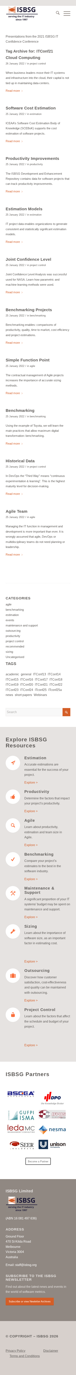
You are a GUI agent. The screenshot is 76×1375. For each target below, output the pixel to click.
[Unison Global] (52, 1144)
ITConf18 (55, 679)
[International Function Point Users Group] (52, 1114)
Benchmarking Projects (29, 309)
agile (32, 366)
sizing (9, 651)
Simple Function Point (27, 360)
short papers (23, 695)
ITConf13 (39, 674)
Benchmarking (20, 410)
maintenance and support (22, 625)
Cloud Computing (23, 57)
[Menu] (65, 13)
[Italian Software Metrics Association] (21, 1115)
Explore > (31, 782)
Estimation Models (24, 209)
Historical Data (20, 461)
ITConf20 (26, 684)
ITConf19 (12, 684)
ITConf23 (12, 689)
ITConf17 (41, 679)
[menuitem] (56, 13)
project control (38, 63)
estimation (36, 114)
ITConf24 (26, 689)
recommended (15, 646)
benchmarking (38, 315)
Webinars (40, 695)
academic (12, 674)
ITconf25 (41, 689)
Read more (13, 90)
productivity (36, 164)
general (26, 674)
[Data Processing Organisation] (52, 1098)
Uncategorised (15, 657)
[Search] (56, 13)
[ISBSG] (31, 13)
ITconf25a (55, 689)
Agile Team (16, 511)
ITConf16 (26, 679)
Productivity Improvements (32, 158)
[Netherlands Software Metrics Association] (52, 1130)
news (9, 695)
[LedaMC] (21, 1129)
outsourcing (13, 630)
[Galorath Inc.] (21, 1145)
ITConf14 (54, 674)
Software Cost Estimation (31, 108)
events (10, 620)
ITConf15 (12, 679)
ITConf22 (55, 684)
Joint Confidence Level (28, 259)
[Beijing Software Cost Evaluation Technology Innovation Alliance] (21, 1094)
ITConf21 (41, 684)
